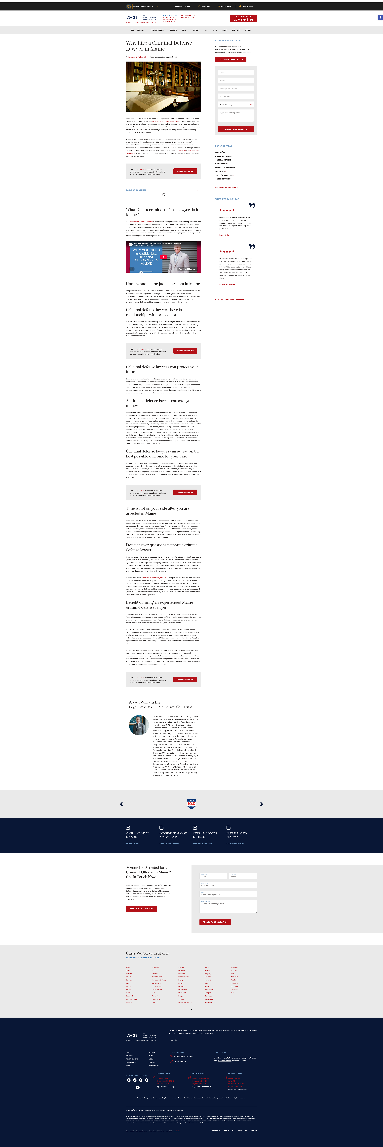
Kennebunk (182, 974)
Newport (181, 996)
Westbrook (234, 980)
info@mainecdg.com (183, 1056)
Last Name (233, 874)
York (232, 993)
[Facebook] (129, 1080)
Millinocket (182, 993)
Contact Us (153, 1065)
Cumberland (156, 983)
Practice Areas (132, 1059)
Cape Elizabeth (157, 977)
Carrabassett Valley (159, 980)
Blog (151, 1055)
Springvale (234, 967)
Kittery (180, 980)
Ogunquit (181, 999)
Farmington (156, 999)
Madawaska (182, 990)
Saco (206, 983)
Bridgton (129, 1002)
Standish (234, 970)
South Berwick (209, 999)
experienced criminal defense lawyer (166, 121)
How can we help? (205, 901)
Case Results (131, 1062)
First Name (204, 874)
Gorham (181, 967)
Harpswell (181, 970)
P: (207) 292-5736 (199, 1084)
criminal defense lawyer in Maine (140, 222)
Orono (207, 967)
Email (202, 892)
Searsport (208, 993)
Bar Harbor (129, 980)
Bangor (128, 977)
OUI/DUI (182, 150)
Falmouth (155, 996)
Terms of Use (229, 1131)
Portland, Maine (168, 17)
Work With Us (248, 6)
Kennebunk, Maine (169, 19)
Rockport (208, 980)
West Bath (234, 977)
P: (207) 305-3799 (235, 1086)
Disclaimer (242, 1131)
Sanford (207, 986)
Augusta (129, 974)
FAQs (128, 1065)
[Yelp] (146, 1080)
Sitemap (254, 1131)
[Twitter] (135, 1080)
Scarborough (209, 990)
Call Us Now (205, 6)
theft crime (130, 153)
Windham (234, 983)
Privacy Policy (214, 1131)
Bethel (128, 993)
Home (128, 1052)
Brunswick (155, 967)
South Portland (210, 1002)
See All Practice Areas (226, 187)
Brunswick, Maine (169, 21)
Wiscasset (234, 986)
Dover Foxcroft (157, 990)
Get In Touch (226, 6)
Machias (181, 986)
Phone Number (204, 883)
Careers (152, 1062)
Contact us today (225, 1061)
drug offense (193, 150)
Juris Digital (176, 1131)
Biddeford (129, 996)
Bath (127, 983)
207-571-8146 (139, 169)
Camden (155, 974)
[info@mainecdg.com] (171, 1056)
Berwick (128, 990)
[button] (198, 190)
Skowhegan (209, 996)
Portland (207, 970)
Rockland (208, 977)
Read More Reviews (224, 299)
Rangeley (208, 974)
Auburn (128, 970)
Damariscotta (157, 986)
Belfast (128, 986)
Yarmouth (234, 990)
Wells (232, 974)
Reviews (152, 1052)
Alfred (128, 967)
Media (151, 1059)
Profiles (129, 1055)
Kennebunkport (183, 977)
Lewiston (181, 983)
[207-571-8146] (171, 1061)
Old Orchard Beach (185, 1002)
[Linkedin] (141, 1080)
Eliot (153, 993)
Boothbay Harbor (132, 999)
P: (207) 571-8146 (163, 1084)
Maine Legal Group (182, 6)
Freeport (155, 1002)
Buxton (154, 970)
